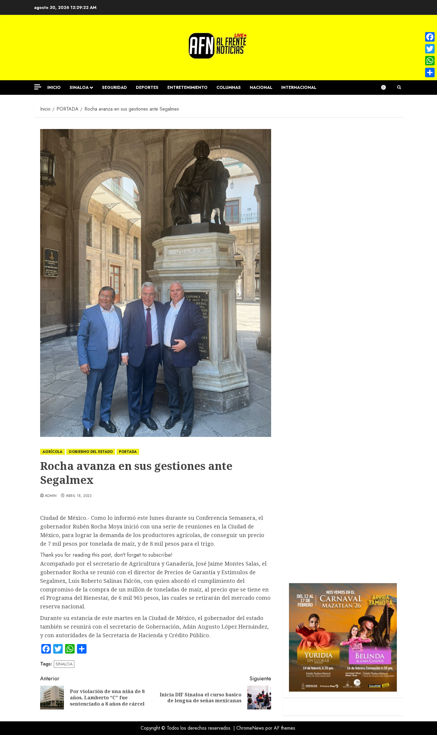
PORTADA (128, 451)
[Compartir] (430, 72)
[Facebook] (430, 37)
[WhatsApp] (430, 61)
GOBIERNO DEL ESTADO (91, 451)
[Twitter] (430, 49)
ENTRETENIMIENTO (187, 87)
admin (51, 496)
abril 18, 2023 (79, 496)
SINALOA (79, 87)
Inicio (54, 87)
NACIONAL (261, 87)
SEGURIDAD (114, 87)
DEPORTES (147, 87)
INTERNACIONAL (298, 87)
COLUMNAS (228, 87)
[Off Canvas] (37, 86)
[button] (399, 87)
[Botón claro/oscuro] (386, 87)
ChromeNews (250, 728)
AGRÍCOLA (52, 451)
